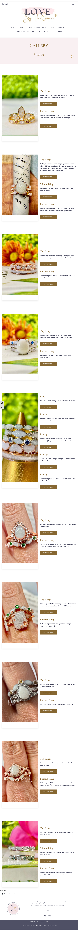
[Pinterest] (7, 4)
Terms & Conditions (41, 925)
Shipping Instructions (25, 32)
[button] (47, 910)
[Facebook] (3, 4)
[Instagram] (5, 4)
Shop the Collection (37, 27)
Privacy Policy (52, 925)
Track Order (57, 32)
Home (13, 27)
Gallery (61, 27)
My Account (43, 32)
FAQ (52, 27)
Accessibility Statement (28, 925)
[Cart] (73, 4)
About (22, 27)
